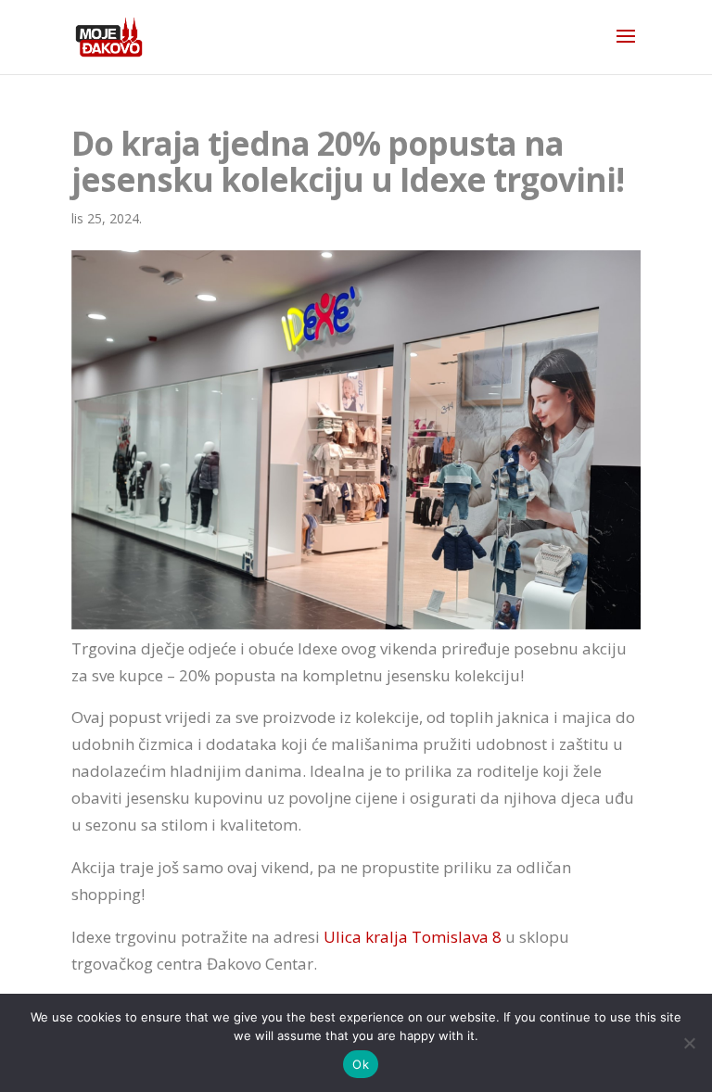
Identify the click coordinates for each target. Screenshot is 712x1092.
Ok (360, 1064)
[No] (689, 1043)
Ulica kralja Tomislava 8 (413, 936)
